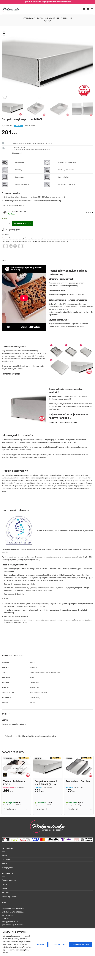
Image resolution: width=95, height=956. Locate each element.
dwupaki (19, 238)
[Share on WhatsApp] (3, 246)
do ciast (43, 241)
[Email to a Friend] (15, 246)
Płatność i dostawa (9, 880)
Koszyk (4, 855)
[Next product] (45, 21)
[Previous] (6, 65)
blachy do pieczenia (34, 241)
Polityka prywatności (9, 897)
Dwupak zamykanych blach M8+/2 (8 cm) (46, 783)
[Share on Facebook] (7, 246)
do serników (50, 241)
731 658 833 (6, 918)
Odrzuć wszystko (58, 944)
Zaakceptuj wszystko (81, 944)
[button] (88, 9)
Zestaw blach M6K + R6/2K (14, 783)
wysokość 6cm (66, 18)
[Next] (88, 65)
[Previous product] (49, 21)
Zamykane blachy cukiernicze (48, 18)
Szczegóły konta (8, 868)
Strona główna (29, 18)
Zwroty (4, 884)
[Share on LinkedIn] (22, 246)
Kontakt (5, 888)
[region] (47, 942)
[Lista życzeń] (84, 9)
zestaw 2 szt (64, 241)
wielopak (57, 241)
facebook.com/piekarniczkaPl (63, 422)
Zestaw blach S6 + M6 (78, 781)
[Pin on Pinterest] (18, 246)
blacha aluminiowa (21, 241)
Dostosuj (40, 944)
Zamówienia (6, 859)
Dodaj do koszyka (22, 223)
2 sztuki (12, 241)
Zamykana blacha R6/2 (19, 212)
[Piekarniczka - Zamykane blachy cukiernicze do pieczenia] (11, 9)
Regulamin (5, 893)
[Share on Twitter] (11, 246)
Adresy (4, 864)
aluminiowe (12, 238)
